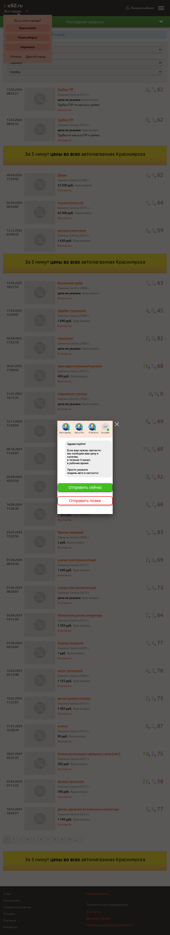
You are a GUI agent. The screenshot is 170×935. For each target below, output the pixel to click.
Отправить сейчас (85, 487)
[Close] (117, 424)
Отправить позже (85, 501)
